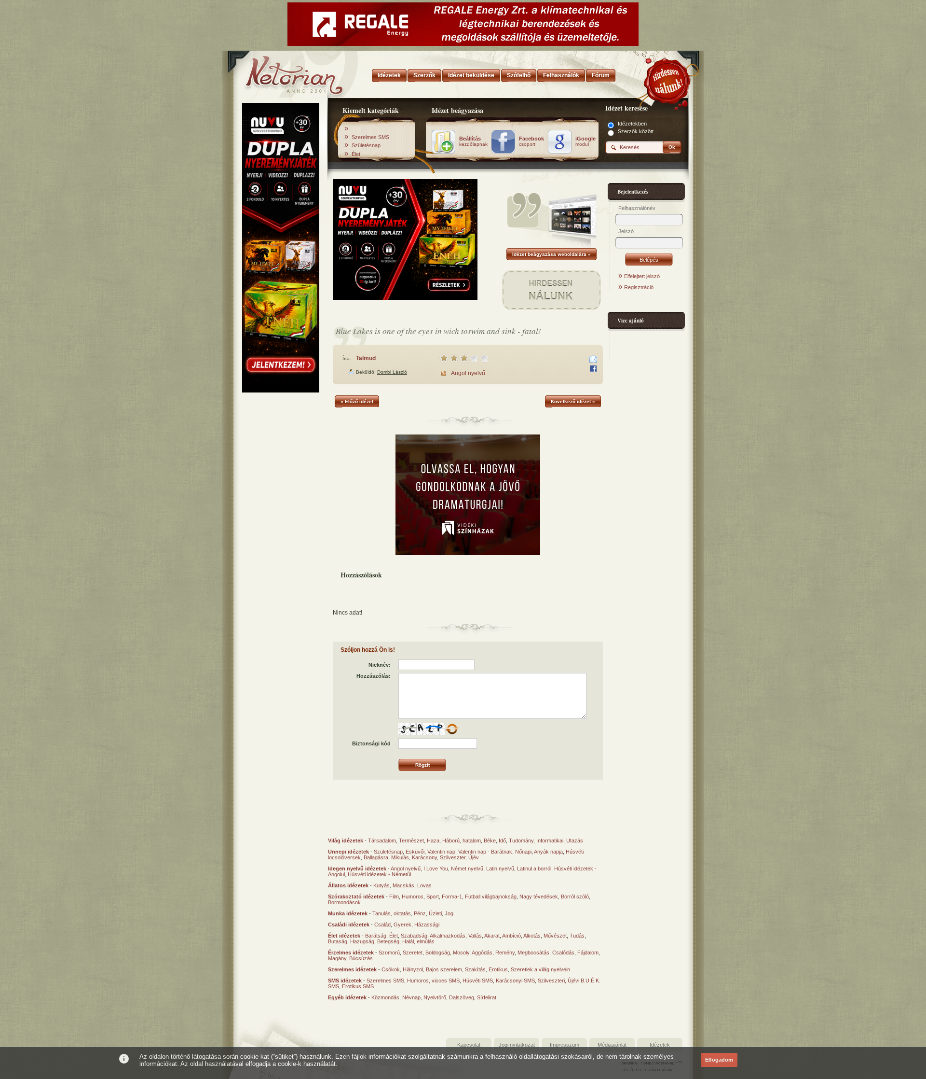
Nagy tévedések (538, 896)
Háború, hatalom (461, 840)
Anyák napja (548, 852)
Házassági (426, 924)
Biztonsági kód (371, 743)
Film (394, 896)
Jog (449, 913)
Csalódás (563, 952)
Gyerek (402, 924)
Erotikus (498, 969)
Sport (432, 896)
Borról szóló (575, 896)
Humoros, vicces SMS (433, 980)
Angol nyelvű (468, 373)
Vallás (475, 936)
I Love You (435, 868)
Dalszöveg (461, 997)
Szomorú (389, 952)
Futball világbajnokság (491, 896)
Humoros (412, 896)
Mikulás (400, 857)
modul (585, 141)
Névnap (411, 997)
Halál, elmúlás (418, 941)
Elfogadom (719, 1060)
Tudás (577, 936)
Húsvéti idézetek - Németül (379, 874)
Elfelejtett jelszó (642, 276)
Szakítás (475, 969)
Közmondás (385, 997)
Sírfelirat (486, 997)
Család (382, 924)
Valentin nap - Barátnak (485, 852)
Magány (337, 958)
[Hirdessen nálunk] (668, 79)
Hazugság (362, 941)
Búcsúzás (361, 958)
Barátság (375, 936)
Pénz (420, 913)
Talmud (366, 358)
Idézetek (660, 1045)
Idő (502, 840)
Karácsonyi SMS (515, 980)
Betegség (388, 941)
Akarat (492, 936)
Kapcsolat (468, 1045)
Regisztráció (639, 287)
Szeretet (412, 952)
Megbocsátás (533, 952)
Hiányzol (413, 969)
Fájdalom (588, 952)
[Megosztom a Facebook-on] (593, 369)
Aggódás (482, 952)
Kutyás (381, 885)
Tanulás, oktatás (391, 913)
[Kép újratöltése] (452, 729)
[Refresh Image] (452, 733)
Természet (411, 840)
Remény (505, 952)
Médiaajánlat (612, 1045)
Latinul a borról (534, 868)
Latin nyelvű (500, 868)
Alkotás (532, 936)
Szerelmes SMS (370, 137)
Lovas (424, 885)
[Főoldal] (279, 72)
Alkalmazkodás (447, 936)
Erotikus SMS (358, 986)
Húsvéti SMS (478, 980)
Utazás (574, 840)
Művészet (555, 936)
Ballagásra (376, 857)
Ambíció (511, 936)
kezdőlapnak (473, 141)
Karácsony (424, 857)
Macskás (403, 885)
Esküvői (415, 852)
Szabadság (414, 936)
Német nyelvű (467, 868)
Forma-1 (452, 896)
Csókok (390, 969)
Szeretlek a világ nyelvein (540, 969)
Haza (433, 840)
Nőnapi (523, 852)
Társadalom (382, 840)
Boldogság (437, 952)
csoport (531, 141)
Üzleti (435, 913)
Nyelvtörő (434, 997)
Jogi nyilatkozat (517, 1045)
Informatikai (549, 840)
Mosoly (461, 952)
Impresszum (564, 1045)
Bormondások (344, 902)
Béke (490, 840)
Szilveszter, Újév (459, 857)
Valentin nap (441, 852)
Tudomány (521, 840)
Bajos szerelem (444, 969)
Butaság (337, 941)
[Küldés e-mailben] (593, 359)
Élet (356, 154)
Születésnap (366, 145)
